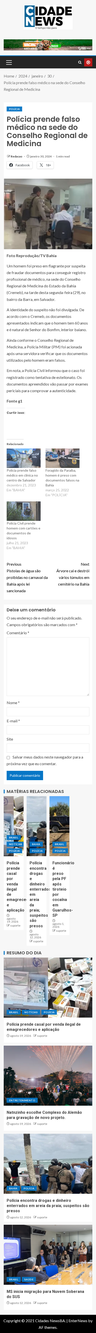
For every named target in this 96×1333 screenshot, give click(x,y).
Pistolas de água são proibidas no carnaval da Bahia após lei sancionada (27, 577)
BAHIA (36, 844)
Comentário (18, 632)
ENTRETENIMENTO (22, 1100)
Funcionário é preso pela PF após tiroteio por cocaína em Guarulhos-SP (63, 889)
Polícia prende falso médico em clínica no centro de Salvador (22, 475)
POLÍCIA (14, 109)
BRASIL (13, 837)
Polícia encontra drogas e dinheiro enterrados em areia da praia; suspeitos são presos (48, 1205)
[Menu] (9, 62)
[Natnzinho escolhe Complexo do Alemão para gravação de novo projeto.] (48, 1076)
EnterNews (77, 1320)
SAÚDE (28, 1279)
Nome (13, 702)
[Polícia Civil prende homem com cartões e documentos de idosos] (24, 511)
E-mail (13, 720)
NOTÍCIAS (15, 844)
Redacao (17, 156)
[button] (9, 62)
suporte (15, 925)
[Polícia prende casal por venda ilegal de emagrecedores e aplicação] (14, 826)
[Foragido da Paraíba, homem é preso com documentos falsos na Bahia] (63, 458)
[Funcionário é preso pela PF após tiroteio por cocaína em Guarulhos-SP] (59, 826)
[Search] (80, 62)
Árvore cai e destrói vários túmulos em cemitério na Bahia (72, 574)
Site (10, 739)
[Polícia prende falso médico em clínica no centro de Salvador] (24, 458)
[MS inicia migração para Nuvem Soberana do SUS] (48, 1255)
